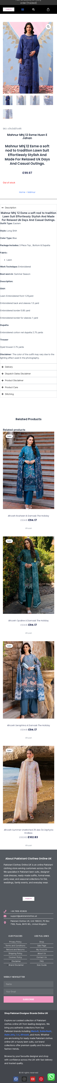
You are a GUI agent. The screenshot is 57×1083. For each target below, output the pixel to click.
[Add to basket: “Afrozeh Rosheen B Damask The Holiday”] (28, 511)
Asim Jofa (9, 1034)
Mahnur (31, 192)
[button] (22, 9)
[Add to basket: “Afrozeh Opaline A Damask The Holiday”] (28, 616)
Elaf (17, 1034)
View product (28, 525)
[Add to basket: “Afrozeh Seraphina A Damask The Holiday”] (28, 721)
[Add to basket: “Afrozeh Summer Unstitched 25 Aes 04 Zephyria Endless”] (28, 826)
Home (22, 192)
